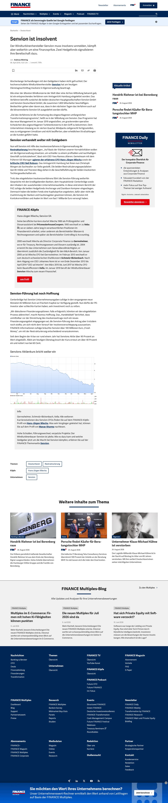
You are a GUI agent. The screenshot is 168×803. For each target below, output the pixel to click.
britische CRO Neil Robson (24, 163)
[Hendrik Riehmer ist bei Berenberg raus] (33, 525)
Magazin (52, 745)
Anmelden (147, 5)
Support (14, 711)
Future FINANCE (94, 687)
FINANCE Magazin (135, 655)
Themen (53, 655)
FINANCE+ (15, 745)
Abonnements (119, 5)
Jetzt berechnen (143, 793)
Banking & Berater (17, 537)
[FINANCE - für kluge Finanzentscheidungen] (133, 5)
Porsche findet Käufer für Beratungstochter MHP (133, 111)
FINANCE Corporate (20, 756)
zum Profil (24, 279)
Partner (129, 741)
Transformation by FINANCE (137, 711)
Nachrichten (17, 655)
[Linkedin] (77, 781)
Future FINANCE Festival (98, 721)
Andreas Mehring (21, 60)
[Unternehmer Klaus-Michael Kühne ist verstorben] (135, 525)
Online (52, 749)
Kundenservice (131, 759)
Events (90, 700)
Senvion (56, 84)
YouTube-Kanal (93, 663)
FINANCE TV (93, 655)
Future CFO (92, 684)
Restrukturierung (19, 149)
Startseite (14, 30)
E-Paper (128, 670)
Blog (13, 708)
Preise (13, 718)
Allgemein (116, 537)
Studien (52, 721)
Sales (127, 766)
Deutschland (25, 30)
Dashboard (16, 704)
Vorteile (128, 663)
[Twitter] (84, 781)
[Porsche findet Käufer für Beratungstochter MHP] (84, 525)
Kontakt (129, 755)
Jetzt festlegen (114, 22)
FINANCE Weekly (133, 708)
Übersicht (53, 659)
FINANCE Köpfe (95, 669)
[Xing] (69, 781)
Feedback (129, 769)
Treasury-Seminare (95, 728)
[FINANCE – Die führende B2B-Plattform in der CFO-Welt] (20, 5)
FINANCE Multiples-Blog (84, 588)
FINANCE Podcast (96, 679)
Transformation (17, 677)
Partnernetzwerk (18, 715)
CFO (13, 663)
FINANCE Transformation (98, 715)
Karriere (90, 749)
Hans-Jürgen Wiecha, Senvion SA (34, 216)
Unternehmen (56, 665)
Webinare (91, 725)
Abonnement (131, 659)
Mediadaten (55, 741)
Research (54, 700)
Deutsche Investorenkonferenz (101, 711)
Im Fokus (91, 691)
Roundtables (92, 732)
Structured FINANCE (96, 704)
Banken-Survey (55, 708)
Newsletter (103, 5)
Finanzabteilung (18, 670)
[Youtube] (91, 781)
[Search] (156, 14)
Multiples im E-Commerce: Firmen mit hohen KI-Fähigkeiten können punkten (31, 617)
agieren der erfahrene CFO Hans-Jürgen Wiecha (57, 159)
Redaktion (92, 741)
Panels (52, 715)
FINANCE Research (134, 715)
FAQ (127, 666)
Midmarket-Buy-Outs (58, 711)
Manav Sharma (46, 426)
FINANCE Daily (132, 704)
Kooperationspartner (134, 749)
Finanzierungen (17, 673)
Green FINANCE (94, 708)
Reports (52, 718)
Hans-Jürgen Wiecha (37, 423)
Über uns (91, 745)
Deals (64, 537)
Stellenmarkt (94, 755)
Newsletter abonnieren (134, 202)
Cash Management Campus (99, 718)
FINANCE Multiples (19, 608)
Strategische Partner (134, 745)
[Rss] (99, 781)
